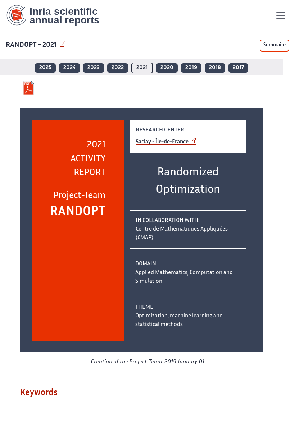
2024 (69, 68)
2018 (215, 68)
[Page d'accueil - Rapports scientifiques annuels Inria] (58, 15)
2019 (191, 68)
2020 (166, 68)
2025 (45, 68)
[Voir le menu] (281, 15)
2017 (238, 68)
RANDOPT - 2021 (32, 45)
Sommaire (274, 45)
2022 (118, 68)
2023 (93, 68)
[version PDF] (29, 88)
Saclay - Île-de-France (162, 142)
